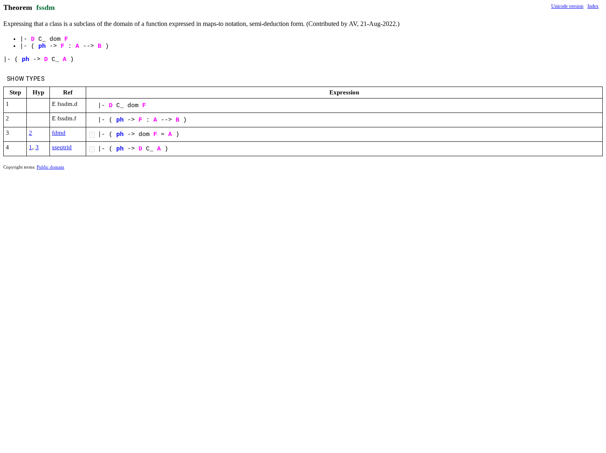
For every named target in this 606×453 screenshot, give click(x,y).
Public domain (50, 166)
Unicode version (567, 6)
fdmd (59, 132)
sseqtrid (62, 147)
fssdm (45, 7)
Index (593, 6)
